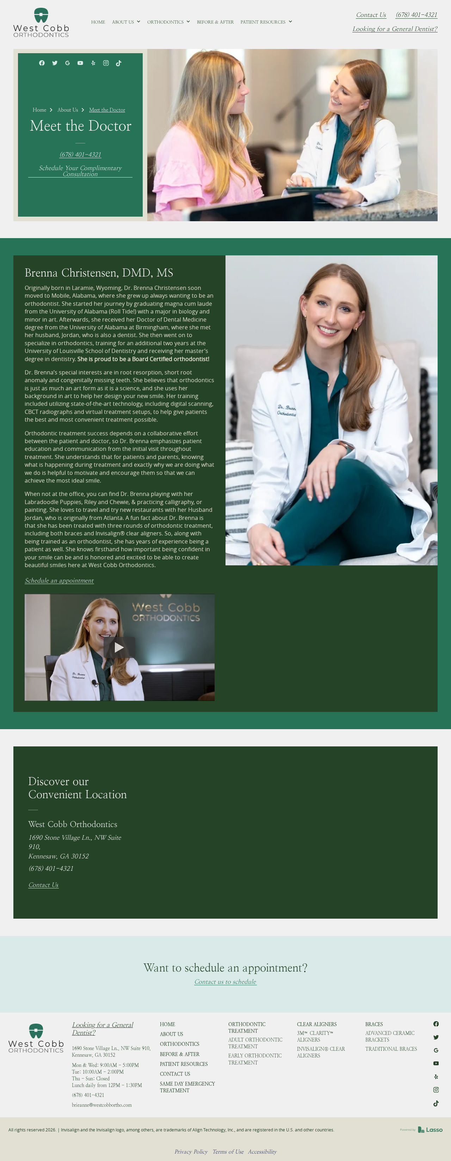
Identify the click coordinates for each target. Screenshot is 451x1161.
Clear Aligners (317, 1024)
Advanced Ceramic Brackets (389, 1037)
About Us (67, 110)
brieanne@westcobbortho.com (102, 1105)
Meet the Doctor (107, 110)
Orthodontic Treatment (246, 1028)
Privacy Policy (191, 1151)
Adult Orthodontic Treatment (255, 1043)
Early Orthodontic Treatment (255, 1059)
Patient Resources (184, 1064)
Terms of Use (227, 1151)
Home (39, 110)
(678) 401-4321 (416, 15)
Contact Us (371, 15)
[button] (126, 22)
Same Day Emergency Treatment (187, 1087)
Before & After (179, 1054)
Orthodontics (179, 1044)
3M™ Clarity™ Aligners (315, 1037)
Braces (374, 1024)
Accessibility (262, 1151)
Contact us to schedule (225, 982)
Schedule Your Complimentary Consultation (80, 171)
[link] (41, 22)
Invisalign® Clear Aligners (321, 1052)
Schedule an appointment (59, 581)
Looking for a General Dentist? (394, 29)
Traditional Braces (391, 1049)
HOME (167, 1024)
